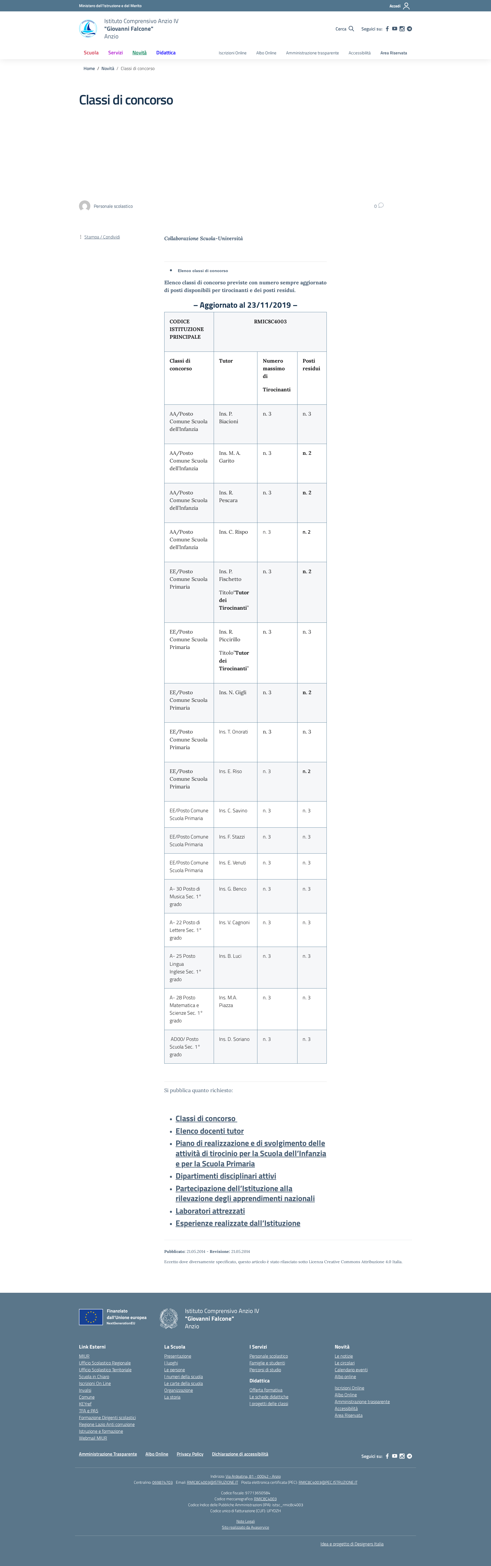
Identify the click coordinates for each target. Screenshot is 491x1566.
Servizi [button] (115, 52)
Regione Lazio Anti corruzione (107, 1424)
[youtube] (394, 28)
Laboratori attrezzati (210, 1211)
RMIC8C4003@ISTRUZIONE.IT (212, 1482)
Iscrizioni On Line (95, 1383)
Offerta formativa (265, 1389)
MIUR (84, 1356)
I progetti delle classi (268, 1403)
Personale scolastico (268, 1356)
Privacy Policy (190, 1453)
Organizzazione (178, 1390)
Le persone (174, 1369)
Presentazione (177, 1356)
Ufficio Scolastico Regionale (105, 1362)
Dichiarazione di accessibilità (240, 1453)
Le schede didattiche (268, 1396)
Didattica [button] (166, 52)
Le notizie (344, 1356)
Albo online (345, 1376)
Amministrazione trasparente (312, 53)
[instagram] (402, 28)
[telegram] (409, 28)
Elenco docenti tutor (210, 1131)
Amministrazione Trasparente (108, 1453)
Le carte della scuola (183, 1383)
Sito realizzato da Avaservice (245, 1527)
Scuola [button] (91, 52)
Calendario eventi (351, 1369)
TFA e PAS (88, 1410)
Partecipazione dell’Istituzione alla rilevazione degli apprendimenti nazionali (245, 1193)
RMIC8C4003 (265, 1499)
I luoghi (171, 1362)
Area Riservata (393, 53)
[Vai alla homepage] (88, 29)
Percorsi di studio (265, 1369)
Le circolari (345, 1362)
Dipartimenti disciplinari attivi (226, 1176)
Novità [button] (139, 52)
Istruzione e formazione (101, 1431)
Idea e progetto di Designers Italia (352, 1543)
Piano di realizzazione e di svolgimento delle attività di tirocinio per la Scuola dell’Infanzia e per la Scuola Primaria (251, 1153)
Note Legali (245, 1521)
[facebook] (387, 28)
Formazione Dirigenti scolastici (107, 1417)
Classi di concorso (206, 1118)
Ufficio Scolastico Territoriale (105, 1369)
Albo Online (266, 53)
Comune (87, 1397)
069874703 (162, 1482)
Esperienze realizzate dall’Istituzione (238, 1223)
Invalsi (85, 1390)
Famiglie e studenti (267, 1362)
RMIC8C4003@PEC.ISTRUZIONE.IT (328, 1482)
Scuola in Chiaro (94, 1376)
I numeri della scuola (183, 1376)
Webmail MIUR (93, 1438)
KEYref (85, 1403)
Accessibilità (360, 53)
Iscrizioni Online (233, 53)
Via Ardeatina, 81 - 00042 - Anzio (253, 1476)
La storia (172, 1397)
